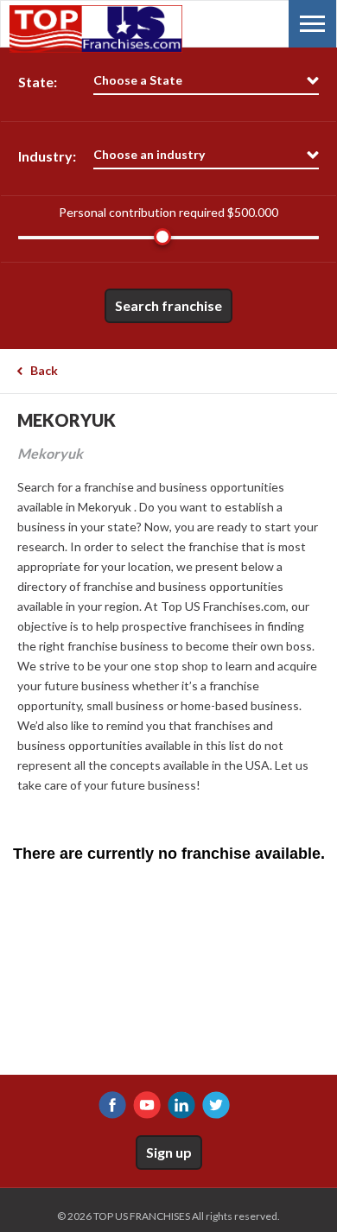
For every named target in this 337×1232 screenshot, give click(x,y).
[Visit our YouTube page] (147, 1105)
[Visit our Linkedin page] (181, 1105)
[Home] (96, 29)
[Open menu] (312, 24)
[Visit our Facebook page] (112, 1105)
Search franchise (168, 305)
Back (44, 370)
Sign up (169, 1152)
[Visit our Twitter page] (216, 1105)
